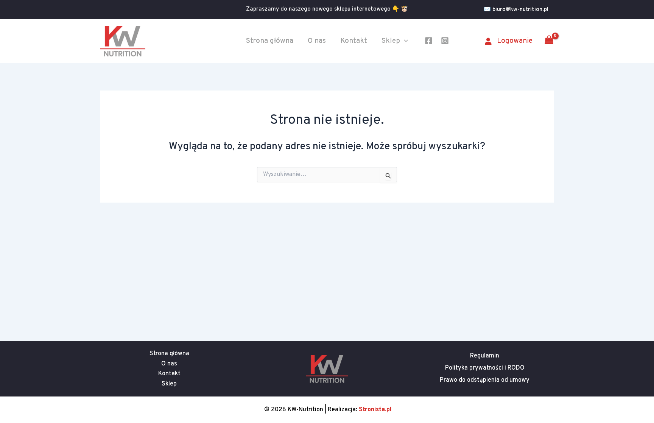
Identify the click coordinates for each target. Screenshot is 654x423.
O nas (317, 40)
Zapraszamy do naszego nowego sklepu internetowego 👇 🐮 (327, 9)
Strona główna (269, 40)
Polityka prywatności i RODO (485, 368)
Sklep (391, 40)
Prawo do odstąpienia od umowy (484, 380)
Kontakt (353, 40)
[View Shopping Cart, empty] (549, 41)
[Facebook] (429, 41)
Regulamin (484, 356)
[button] (519, 9)
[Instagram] (445, 41)
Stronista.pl (375, 410)
